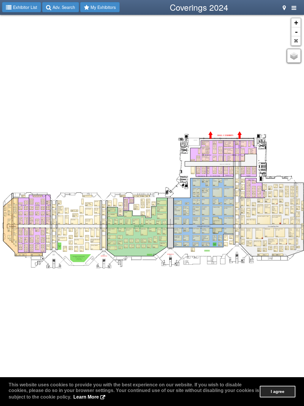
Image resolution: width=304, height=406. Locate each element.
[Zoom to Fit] (296, 40)
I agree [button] (277, 391)
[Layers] (293, 55)
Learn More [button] (86, 396)
